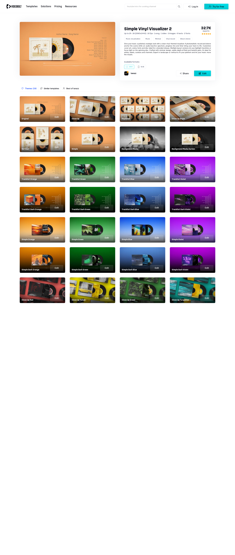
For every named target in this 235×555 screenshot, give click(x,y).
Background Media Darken (183, 149)
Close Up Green (128, 300)
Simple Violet (178, 240)
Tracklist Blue (128, 179)
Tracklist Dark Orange (31, 209)
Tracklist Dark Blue (130, 209)
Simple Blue (127, 240)
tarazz (133, 73)
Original (25, 119)
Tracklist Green (79, 179)
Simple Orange (28, 240)
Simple (75, 149)
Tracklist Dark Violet (181, 209)
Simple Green (78, 240)
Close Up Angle (178, 119)
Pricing (58, 6)
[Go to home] (14, 6)
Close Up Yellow (79, 300)
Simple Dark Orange (30, 270)
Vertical (25, 149)
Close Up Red (27, 300)
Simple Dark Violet (180, 270)
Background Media (130, 149)
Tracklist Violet (179, 179)
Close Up (75, 119)
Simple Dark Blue (129, 270)
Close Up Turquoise (180, 300)
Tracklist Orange (29, 179)
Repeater (126, 119)
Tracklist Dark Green (81, 209)
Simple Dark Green (80, 270)
